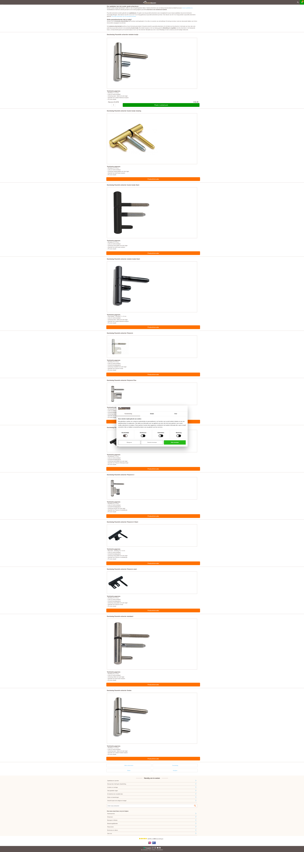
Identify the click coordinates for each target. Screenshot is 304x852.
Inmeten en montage (112, 787)
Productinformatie (153, 179)
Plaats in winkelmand (161, 105)
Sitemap (153, 849)
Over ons (109, 833)
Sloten (128, 770)
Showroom (110, 817)
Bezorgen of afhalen (112, 820)
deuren (161, 849)
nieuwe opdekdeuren (187, 8)
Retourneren (110, 827)
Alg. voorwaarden (144, 849)
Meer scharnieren (128, 765)
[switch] (143, 436)
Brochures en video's (112, 830)
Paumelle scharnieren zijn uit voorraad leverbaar (124, 16)
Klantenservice (111, 813)
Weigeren (129, 442)
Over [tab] (175, 413)
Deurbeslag (175, 765)
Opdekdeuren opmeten (113, 780)
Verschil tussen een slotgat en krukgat (116, 800)
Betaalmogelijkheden (112, 823)
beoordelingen (159, 839)
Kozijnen (175, 770)
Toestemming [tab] (128, 413)
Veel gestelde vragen (112, 790)
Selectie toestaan (152, 442)
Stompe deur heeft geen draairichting (116, 784)
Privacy (150, 849)
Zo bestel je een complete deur (115, 794)
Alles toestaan (175, 442)
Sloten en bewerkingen (113, 797)
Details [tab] (152, 413)
